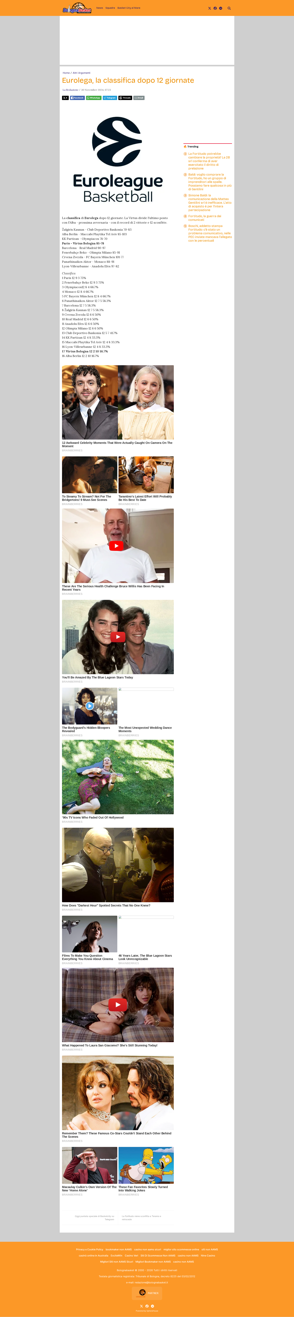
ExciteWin (116, 1255)
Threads (127, 98)
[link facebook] (215, 7)
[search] (229, 7)
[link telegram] (220, 7)
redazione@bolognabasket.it (151, 1282)
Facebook (78, 98)
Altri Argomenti (81, 72)
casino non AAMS (188, 1255)
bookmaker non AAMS (119, 1249)
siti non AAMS (210, 1249)
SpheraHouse (152, 1311)
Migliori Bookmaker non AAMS (153, 1261)
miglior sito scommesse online (181, 1249)
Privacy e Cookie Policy (89, 1249)
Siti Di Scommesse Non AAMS (158, 1255)
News (99, 7)
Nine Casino (208, 1255)
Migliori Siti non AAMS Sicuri (116, 1261)
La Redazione (70, 89)
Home (66, 72)
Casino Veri (131, 1255)
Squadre (110, 7)
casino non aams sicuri (147, 1249)
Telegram (111, 98)
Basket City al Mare (128, 7)
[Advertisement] (147, 43)
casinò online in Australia (93, 1255)
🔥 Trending (190, 146)
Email (140, 98)
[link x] (209, 7)
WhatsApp (95, 98)
